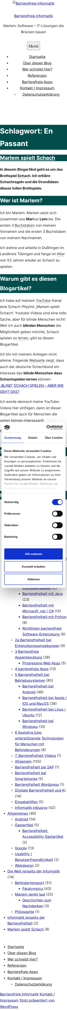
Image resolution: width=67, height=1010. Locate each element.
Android (21, 819)
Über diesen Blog (37, 63)
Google (21, 848)
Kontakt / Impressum (37, 88)
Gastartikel (24, 825)
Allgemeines (17, 813)
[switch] (57, 514)
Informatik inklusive (31, 807)
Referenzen (37, 75)
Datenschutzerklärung (41, 94)
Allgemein (23, 761)
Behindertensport (29, 883)
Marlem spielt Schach (27, 158)
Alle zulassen (33, 553)
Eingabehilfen (26, 802)
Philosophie (24, 911)
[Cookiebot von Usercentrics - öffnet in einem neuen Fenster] (47, 427)
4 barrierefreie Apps (32, 669)
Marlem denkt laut (30, 894)
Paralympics (32, 888)
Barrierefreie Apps (37, 82)
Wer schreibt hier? (37, 69)
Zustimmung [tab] (12, 437)
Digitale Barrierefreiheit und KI (40, 790)
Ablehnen (33, 579)
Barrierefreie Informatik (33, 16)
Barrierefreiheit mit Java (42, 593)
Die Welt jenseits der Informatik (33, 871)
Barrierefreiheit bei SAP (34, 767)
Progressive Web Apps (41, 663)
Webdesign (24, 865)
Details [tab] (32, 437)
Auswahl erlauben (33, 566)
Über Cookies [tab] (54, 437)
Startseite (37, 56)
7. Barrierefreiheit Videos (35, 755)
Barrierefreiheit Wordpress (37, 784)
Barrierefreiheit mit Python (44, 617)
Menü (33, 46)
